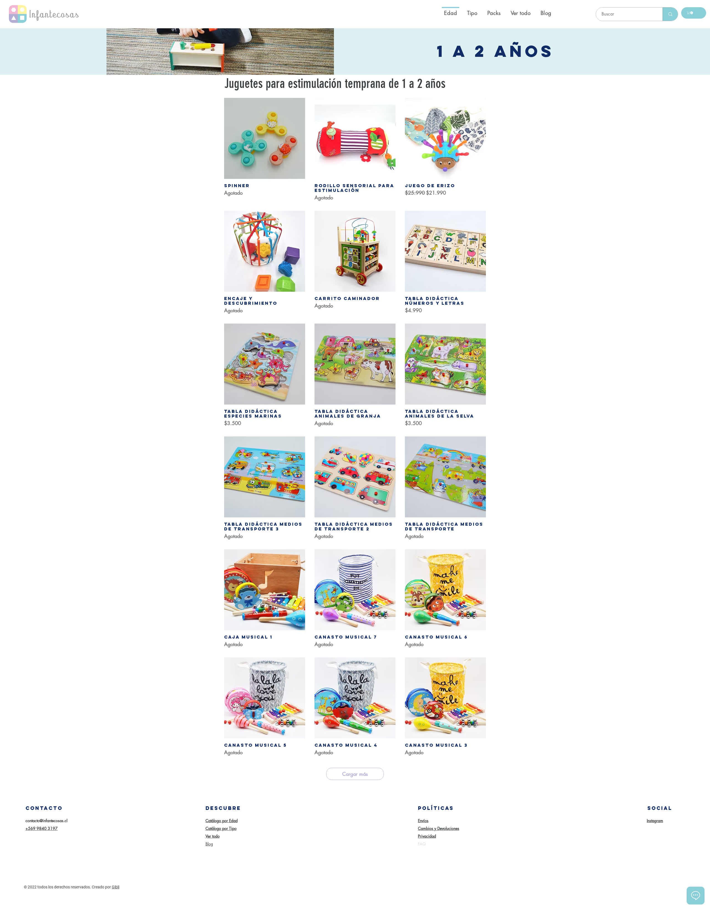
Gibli (115, 887)
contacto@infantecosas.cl (46, 820)
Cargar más (355, 774)
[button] (690, 12)
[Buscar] (670, 14)
